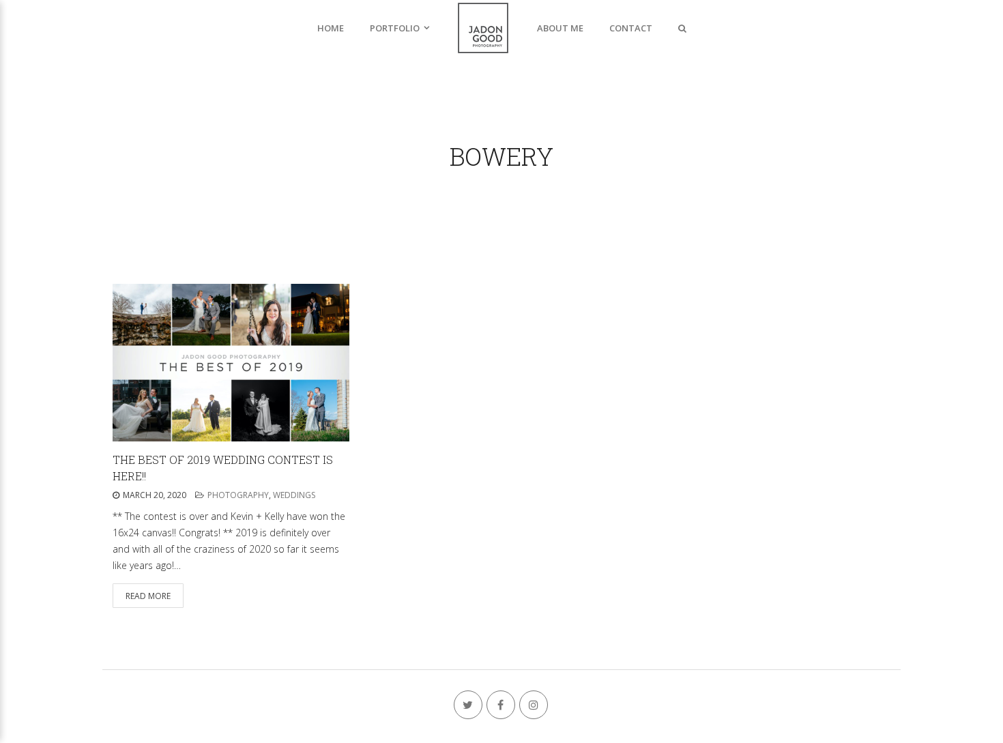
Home (330, 28)
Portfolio (395, 28)
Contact (630, 28)
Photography (238, 495)
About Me (560, 28)
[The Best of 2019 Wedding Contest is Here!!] (231, 362)
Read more (148, 596)
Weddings (294, 495)
